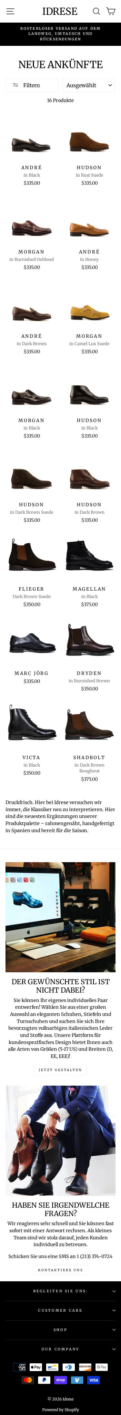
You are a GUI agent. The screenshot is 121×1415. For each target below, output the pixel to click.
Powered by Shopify (60, 1409)
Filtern (31, 85)
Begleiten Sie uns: (60, 1291)
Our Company (61, 1349)
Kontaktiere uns (60, 1270)
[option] (60, 34)
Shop (60, 1329)
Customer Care (60, 1310)
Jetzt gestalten (60, 1070)
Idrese (59, 11)
